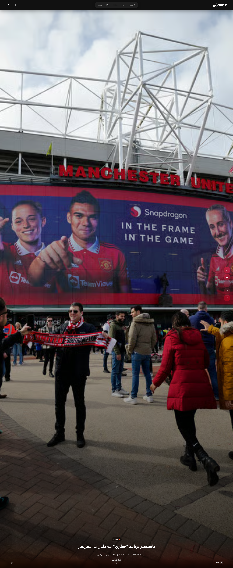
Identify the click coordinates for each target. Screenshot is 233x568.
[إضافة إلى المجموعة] (227, 284)
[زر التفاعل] (227, 270)
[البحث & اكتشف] (9, 5)
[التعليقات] (227, 277)
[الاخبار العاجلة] (15, 5)
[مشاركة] (227, 291)
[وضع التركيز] (227, 298)
